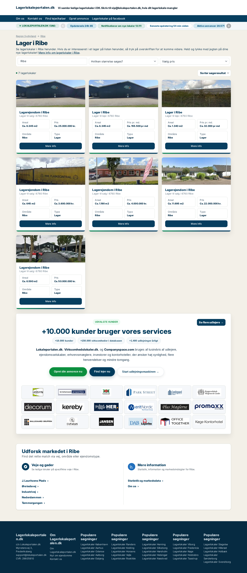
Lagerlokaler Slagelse (216, 544)
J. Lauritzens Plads (34, 480)
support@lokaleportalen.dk (31, 554)
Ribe (43, 36)
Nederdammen (31, 497)
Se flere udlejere (211, 322)
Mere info (50, 146)
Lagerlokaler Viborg (184, 544)
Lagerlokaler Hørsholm (154, 551)
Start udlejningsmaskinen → (140, 371)
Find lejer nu (102, 371)
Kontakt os (35, 18)
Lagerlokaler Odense (92, 551)
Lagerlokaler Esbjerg (92, 558)
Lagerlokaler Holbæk (215, 551)
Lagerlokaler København (94, 544)
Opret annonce (79, 18)
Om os (20, 18)
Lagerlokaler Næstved (154, 558)
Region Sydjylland (26, 36)
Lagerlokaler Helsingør (154, 554)
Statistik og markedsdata (144, 480)
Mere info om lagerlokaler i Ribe (58, 52)
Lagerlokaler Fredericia (186, 547)
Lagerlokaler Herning (154, 544)
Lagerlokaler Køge (183, 551)
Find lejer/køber (55, 18)
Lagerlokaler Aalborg (92, 554)
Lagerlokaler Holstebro (185, 554)
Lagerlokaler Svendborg (217, 561)
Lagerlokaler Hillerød (215, 547)
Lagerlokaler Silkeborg (155, 547)
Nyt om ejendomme (61, 555)
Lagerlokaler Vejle (121, 554)
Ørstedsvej (29, 486)
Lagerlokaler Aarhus (92, 547)
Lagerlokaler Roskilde (123, 558)
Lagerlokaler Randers (123, 544)
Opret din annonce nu (68, 371)
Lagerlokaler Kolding (122, 547)
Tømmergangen (32, 503)
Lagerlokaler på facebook (108, 18)
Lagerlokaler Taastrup (185, 558)
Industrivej (29, 491)
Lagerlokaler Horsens (123, 551)
